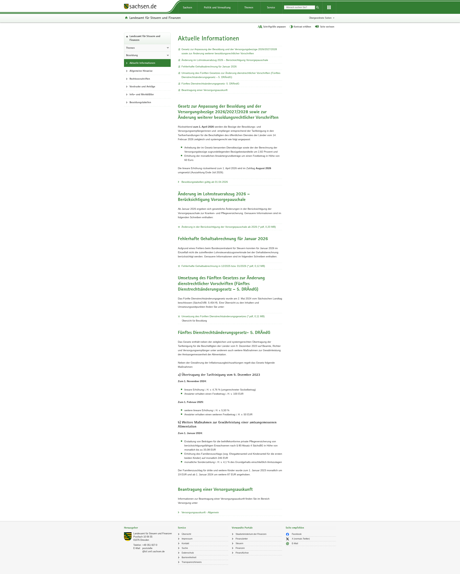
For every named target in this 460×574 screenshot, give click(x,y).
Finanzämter (242, 539)
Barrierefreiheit (189, 557)
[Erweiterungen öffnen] (329, 7)
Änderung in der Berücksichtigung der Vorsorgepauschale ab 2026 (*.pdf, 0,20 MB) (228, 226)
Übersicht (186, 534)
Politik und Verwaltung (217, 7)
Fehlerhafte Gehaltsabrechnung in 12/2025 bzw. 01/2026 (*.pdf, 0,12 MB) (223, 266)
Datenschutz (188, 553)
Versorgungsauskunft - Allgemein (200, 512)
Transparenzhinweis (192, 562)
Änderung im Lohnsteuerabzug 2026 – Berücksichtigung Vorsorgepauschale (224, 60)
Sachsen (187, 7)
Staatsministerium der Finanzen (251, 534)
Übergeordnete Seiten (320, 18)
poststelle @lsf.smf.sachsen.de (153, 550)
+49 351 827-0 (149, 545)
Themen (248, 7)
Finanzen (240, 548)
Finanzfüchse (242, 553)
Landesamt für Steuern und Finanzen (155, 17)
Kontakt (185, 543)
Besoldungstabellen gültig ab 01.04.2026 (204, 181)
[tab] (149, 528)
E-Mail (295, 543)
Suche (185, 548)
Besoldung (132, 55)
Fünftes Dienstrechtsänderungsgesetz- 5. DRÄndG (210, 83)
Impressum (187, 539)
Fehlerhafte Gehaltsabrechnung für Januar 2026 (209, 66)
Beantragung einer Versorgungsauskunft (204, 90)
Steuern (239, 543)
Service (271, 7)
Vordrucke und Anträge (142, 86)
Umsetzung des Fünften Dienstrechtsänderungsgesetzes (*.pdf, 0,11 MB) (223, 316)
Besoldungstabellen (140, 102)
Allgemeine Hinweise (141, 70)
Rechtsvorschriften (140, 78)
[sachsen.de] (149, 7)
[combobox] (299, 7)
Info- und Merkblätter (142, 94)
